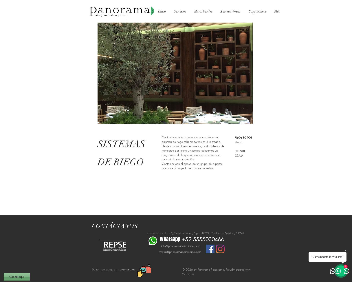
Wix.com (188, 274)
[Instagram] (220, 249)
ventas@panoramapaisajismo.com (180, 252)
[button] (175, 73)
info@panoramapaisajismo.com (180, 246)
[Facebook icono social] (210, 249)
